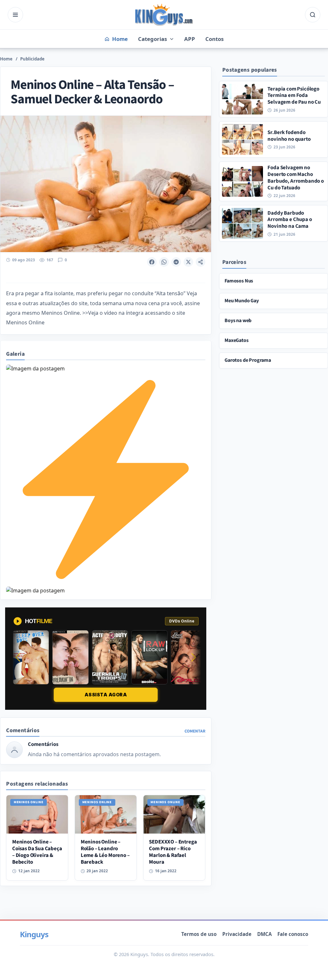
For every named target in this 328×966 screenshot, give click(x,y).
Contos (214, 39)
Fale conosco (292, 934)
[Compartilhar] (200, 262)
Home (6, 59)
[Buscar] (312, 14)
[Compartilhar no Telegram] (176, 262)
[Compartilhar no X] (188, 262)
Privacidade (236, 934)
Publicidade (32, 59)
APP (189, 39)
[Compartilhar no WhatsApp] (164, 262)
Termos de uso (199, 934)
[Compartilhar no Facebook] (152, 262)
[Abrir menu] (15, 14)
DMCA (264, 934)
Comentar (194, 731)
